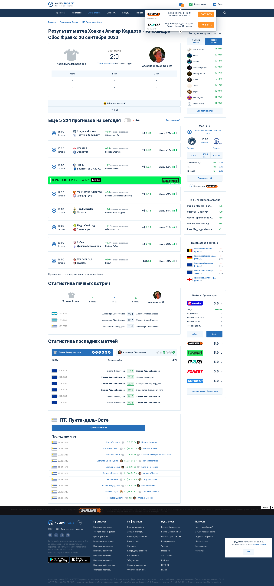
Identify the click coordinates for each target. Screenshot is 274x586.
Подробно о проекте (204, 536)
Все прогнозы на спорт (103, 541)
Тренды (139, 13)
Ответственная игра (136, 570)
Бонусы (125, 13)
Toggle (127, 120)
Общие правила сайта (205, 532)
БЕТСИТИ (165, 565)
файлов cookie (259, 545)
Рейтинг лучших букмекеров (205, 391)
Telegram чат (133, 560)
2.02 (221, 167)
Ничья (205, 155)
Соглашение (133, 555)
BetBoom (165, 560)
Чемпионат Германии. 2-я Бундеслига (205, 256)
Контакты (199, 551)
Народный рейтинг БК (171, 532)
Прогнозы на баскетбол (104, 565)
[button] (181, 4)
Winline (164, 546)
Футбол (198, 251)
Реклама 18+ (152, 18)
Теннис (198, 273)
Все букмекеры (168, 541)
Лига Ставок (166, 555)
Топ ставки (76, 13)
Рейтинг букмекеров (170, 527)
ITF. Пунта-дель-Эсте (92, 22)
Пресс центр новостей (137, 536)
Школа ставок (201, 541)
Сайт (214, 334)
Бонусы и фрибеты (135, 527)
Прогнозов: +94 (205, 178)
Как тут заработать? (204, 527)
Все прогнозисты (205, 111)
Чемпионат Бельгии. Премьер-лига (205, 249)
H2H (116, 110)
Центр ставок (94, 13)
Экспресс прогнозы (102, 570)
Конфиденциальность (137, 551)
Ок (248, 552)
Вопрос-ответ (201, 546)
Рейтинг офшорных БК (171, 536)
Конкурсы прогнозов (102, 527)
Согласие (131, 546)
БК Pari (164, 570)
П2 (216, 155)
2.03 (221, 171)
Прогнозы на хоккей (102, 555)
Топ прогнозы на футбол (104, 532)
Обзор (195, 334)
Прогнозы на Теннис (69, 22)
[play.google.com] (58, 560)
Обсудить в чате (113, 103)
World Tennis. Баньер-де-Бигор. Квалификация (205, 270)
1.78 (221, 163)
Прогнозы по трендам (103, 546)
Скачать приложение (136, 565)
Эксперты (111, 13)
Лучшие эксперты (135, 532)
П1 (193, 155)
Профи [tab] (214, 41)
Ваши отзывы (133, 541)
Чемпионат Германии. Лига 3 (205, 263)
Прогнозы (60, 13)
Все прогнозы (172, 120)
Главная (52, 22)
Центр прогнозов (100, 536)
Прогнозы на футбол (102, 551)
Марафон (165, 551)
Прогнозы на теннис (102, 560)
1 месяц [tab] (196, 41)
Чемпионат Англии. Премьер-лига (205, 278)
